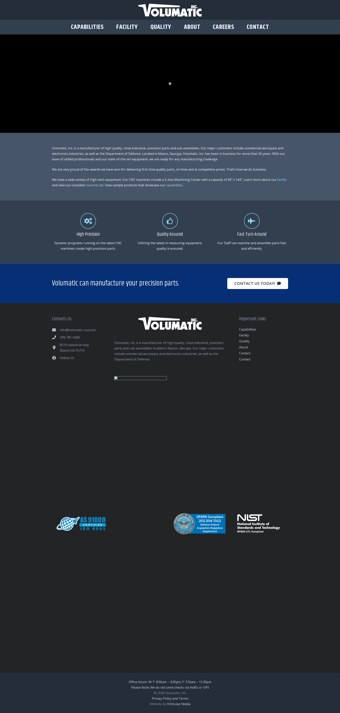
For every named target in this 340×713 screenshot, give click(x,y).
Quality (244, 341)
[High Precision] (88, 221)
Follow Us (67, 358)
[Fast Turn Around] (252, 221)
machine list (94, 185)
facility (282, 179)
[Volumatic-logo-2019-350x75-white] (170, 10)
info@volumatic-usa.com (78, 330)
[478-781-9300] (56, 337)
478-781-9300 (70, 337)
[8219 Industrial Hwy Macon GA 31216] (56, 347)
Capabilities (247, 329)
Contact (244, 359)
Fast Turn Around (251, 234)
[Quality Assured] (170, 221)
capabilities (174, 185)
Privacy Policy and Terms (170, 698)
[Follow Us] (56, 358)
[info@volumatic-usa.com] (56, 330)
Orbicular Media (178, 704)
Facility (244, 335)
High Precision (88, 234)
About (243, 347)
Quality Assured (170, 234)
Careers (245, 353)
